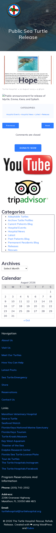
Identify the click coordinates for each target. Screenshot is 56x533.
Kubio (30, 528)
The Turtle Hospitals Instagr (20, 462)
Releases (45, 114)
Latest (37, 114)
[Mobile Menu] (47, 10)
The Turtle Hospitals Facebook (20, 468)
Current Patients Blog (20, 223)
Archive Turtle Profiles (20, 220)
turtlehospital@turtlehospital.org (21, 511)
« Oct (27, 320)
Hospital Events (13, 114)
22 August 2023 (27, 89)
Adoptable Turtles (18, 216)
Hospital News (27, 114)
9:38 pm (40, 89)
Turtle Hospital (9, 89)
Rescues (12, 249)
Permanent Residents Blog (23, 242)
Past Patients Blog (18, 238)
